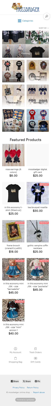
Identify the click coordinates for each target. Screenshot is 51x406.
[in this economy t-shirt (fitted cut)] (13, 193)
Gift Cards (36, 362)
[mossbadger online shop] (25, 7)
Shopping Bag (15, 362)
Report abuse (39, 392)
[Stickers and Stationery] (13, 116)
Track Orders (35, 352)
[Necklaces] (13, 92)
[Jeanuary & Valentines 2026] (38, 116)
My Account (15, 352)
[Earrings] (38, 92)
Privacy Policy (18, 387)
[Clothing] (25, 40)
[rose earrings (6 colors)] (13, 155)
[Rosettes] (13, 67)
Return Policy (32, 387)
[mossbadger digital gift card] (38, 155)
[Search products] (46, 16)
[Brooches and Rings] (38, 67)
